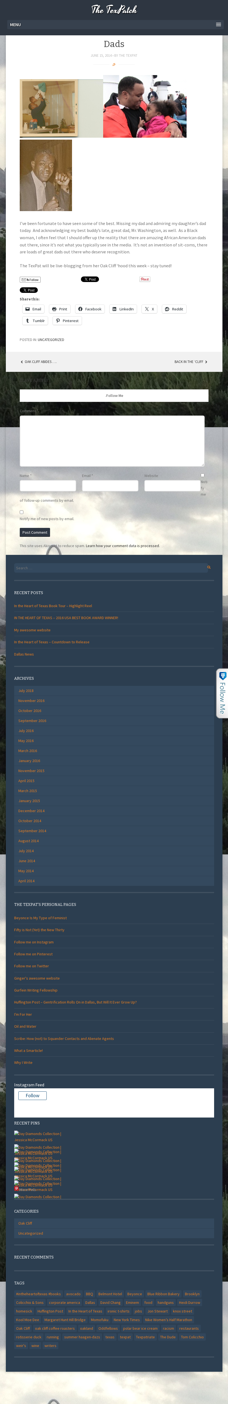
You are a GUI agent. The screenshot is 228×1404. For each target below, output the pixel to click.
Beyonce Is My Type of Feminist (40, 917)
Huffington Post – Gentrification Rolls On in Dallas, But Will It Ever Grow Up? (75, 1002)
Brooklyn (192, 1293)
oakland (86, 1328)
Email (87, 475)
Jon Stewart (157, 1311)
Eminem (132, 1302)
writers (50, 1345)
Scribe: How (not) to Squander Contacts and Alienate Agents (64, 1038)
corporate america (64, 1302)
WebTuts (151, 1378)
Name (26, 475)
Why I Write (23, 1062)
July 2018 (26, 690)
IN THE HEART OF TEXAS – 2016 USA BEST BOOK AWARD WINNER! (66, 617)
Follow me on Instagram (34, 942)
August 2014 (28, 840)
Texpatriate (145, 1336)
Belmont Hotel (110, 1293)
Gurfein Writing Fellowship (36, 990)
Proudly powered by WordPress (93, 1378)
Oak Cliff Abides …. (40, 361)
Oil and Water (25, 1026)
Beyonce (134, 1293)
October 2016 (29, 710)
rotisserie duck (28, 1336)
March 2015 (27, 790)
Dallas (90, 1302)
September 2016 (32, 720)
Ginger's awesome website (37, 978)
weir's (21, 1345)
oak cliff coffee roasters (55, 1328)
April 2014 (26, 880)
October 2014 (29, 820)
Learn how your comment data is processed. (123, 545)
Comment (29, 410)
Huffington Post (50, 1311)
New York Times (127, 1319)
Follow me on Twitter (31, 965)
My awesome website (32, 629)
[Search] (206, 566)
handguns (166, 1302)
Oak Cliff (25, 1223)
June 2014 (26, 860)
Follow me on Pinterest (33, 953)
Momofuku (99, 1319)
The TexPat (128, 55)
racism (168, 1328)
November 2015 (31, 770)
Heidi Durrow (189, 1302)
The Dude (168, 1336)
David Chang (110, 1302)
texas (110, 1336)
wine (35, 1345)
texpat (125, 1336)
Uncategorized (51, 339)
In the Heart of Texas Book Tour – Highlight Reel (53, 605)
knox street (182, 1311)
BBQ (89, 1293)
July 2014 (26, 850)
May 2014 (26, 870)
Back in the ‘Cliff (189, 361)
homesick (24, 1311)
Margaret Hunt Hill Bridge (65, 1319)
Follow (34, 280)
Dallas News (24, 654)
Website (151, 475)
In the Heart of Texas (85, 1311)
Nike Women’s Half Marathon (168, 1319)
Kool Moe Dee (27, 1319)
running (53, 1336)
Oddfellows (108, 1328)
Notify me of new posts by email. (47, 518)
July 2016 (26, 730)
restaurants (189, 1328)
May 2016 (26, 740)
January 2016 (29, 760)
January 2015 (29, 800)
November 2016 (31, 700)
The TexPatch (114, 10)
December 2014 (31, 810)
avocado (73, 1293)
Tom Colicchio (192, 1336)
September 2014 (32, 830)
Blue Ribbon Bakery (163, 1293)
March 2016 (27, 750)
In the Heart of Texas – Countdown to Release (52, 641)
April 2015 (26, 780)
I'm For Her (23, 1014)
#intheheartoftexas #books (38, 1293)
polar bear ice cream (140, 1328)
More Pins (27, 1189)
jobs (138, 1311)
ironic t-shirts (119, 1311)
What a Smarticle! (28, 1050)
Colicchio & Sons (30, 1302)
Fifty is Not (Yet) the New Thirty (39, 929)
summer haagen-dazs (82, 1336)
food (148, 1302)
